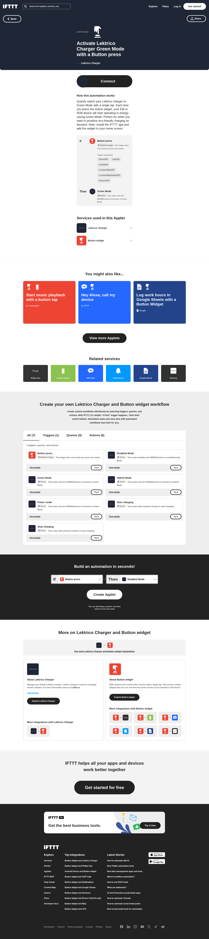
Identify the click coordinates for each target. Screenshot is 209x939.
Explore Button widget (124, 697)
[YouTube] (142, 927)
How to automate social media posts (123, 904)
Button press (104, 140)
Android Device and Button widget (80, 871)
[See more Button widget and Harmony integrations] (170, 731)
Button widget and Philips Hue (79, 866)
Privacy (99, 927)
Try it (96, 468)
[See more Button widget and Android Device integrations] (145, 717)
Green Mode (104, 191)
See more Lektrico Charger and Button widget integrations (104, 651)
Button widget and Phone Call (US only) (83, 898)
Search (47, 893)
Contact (89, 927)
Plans (165, 6)
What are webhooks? (117, 887)
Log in (177, 6)
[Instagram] (135, 927)
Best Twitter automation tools (120, 866)
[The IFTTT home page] (10, 6)
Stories (47, 866)
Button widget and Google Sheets (80, 887)
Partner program (75, 927)
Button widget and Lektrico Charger (81, 861)
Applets (47, 871)
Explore (153, 6)
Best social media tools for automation (124, 909)
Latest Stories (115, 854)
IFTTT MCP (49, 877)
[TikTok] (156, 927)
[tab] (31, 435)
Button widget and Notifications (79, 882)
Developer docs (51, 904)
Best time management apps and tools (124, 871)
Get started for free (104, 787)
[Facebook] (121, 927)
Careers (61, 927)
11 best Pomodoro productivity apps (124, 893)
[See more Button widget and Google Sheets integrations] (145, 731)
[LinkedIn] (128, 927)
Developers (49, 927)
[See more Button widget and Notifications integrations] (120, 731)
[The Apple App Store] (157, 855)
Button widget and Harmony (77, 893)
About (108, 927)
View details (35, 468)
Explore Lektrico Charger (43, 701)
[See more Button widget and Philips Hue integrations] (120, 717)
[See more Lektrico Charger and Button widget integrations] (38, 731)
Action (122, 457)
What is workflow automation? (121, 877)
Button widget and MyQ (75, 904)
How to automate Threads (119, 898)
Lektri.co (76, 687)
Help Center (49, 882)
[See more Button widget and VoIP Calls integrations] (170, 717)
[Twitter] (149, 927)
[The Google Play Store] (157, 862)
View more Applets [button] (104, 338)
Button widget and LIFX (75, 909)
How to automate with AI (118, 861)
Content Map (50, 887)
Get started (194, 6)
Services (48, 861)
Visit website (33, 693)
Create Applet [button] (104, 594)
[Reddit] (163, 927)
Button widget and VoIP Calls (78, 877)
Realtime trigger (46, 457)
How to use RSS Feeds (117, 882)
